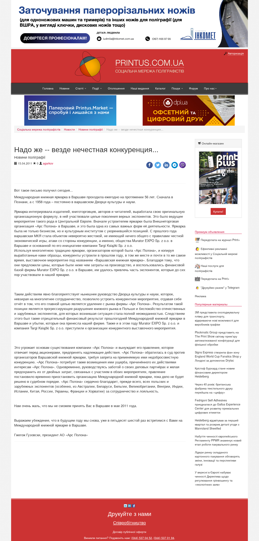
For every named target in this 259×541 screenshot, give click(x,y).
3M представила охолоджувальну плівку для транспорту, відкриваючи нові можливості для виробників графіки (217, 318)
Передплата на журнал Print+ (220, 240)
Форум (193, 88)
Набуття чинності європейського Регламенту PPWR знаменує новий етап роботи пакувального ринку (218, 440)
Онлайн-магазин (213, 143)
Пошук (176, 88)
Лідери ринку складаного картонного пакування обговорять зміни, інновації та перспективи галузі (217, 458)
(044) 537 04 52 (141, 538)
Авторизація (236, 53)
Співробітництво (129, 522)
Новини (64, 88)
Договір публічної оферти (129, 532)
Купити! (218, 211)
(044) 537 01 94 (164, 538)
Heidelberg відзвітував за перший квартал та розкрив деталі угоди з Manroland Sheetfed (217, 424)
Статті (79, 88)
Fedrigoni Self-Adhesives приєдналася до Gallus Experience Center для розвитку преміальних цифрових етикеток (217, 406)
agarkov (48, 163)
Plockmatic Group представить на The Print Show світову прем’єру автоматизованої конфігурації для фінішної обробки (217, 338)
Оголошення (116, 88)
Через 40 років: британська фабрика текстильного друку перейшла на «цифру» (214, 388)
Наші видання (140, 88)
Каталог (160, 88)
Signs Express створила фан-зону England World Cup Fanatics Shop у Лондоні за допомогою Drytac (218, 356)
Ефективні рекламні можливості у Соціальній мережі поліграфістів (216, 253)
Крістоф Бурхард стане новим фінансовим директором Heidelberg (215, 372)
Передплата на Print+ (214, 279)
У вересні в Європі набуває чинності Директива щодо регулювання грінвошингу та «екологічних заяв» (213, 478)
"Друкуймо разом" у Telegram (220, 287)
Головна (47, 88)
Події (96, 88)
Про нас (209, 88)
